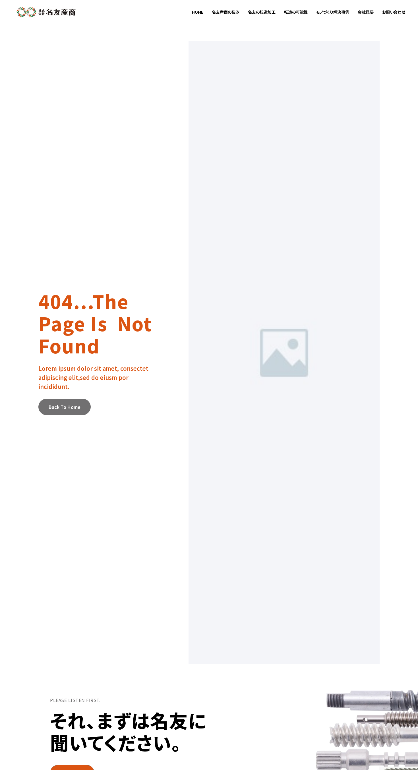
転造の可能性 (296, 12)
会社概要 (366, 12)
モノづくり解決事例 (332, 12)
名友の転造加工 (262, 12)
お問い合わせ (393, 12)
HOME (197, 12)
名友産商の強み (225, 12)
